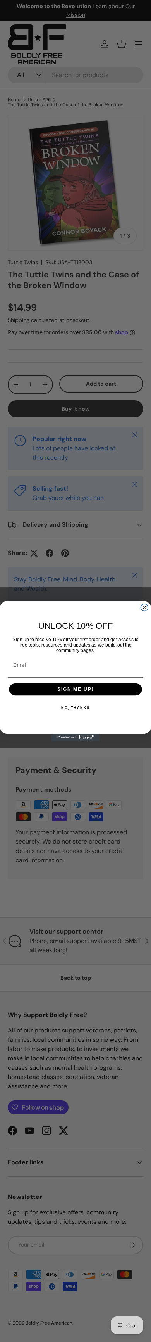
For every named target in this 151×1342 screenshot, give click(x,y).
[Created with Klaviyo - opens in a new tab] (75, 737)
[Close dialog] (144, 607)
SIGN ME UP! (75, 689)
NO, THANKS (75, 708)
